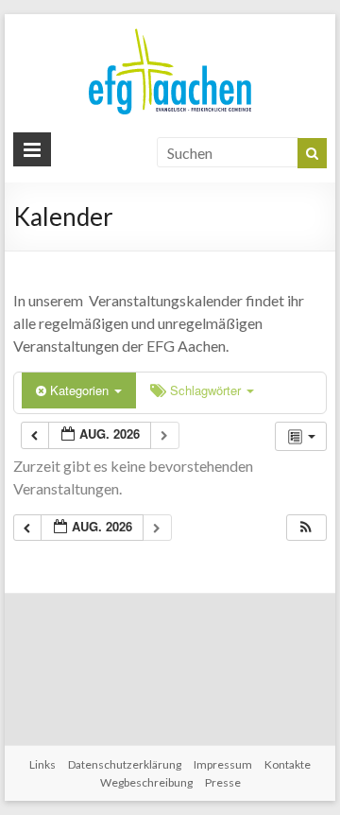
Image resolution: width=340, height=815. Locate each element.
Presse (223, 782)
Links (42, 764)
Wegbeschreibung (146, 782)
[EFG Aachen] (170, 33)
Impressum (223, 764)
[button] (306, 528)
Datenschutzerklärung (124, 764)
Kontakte (287, 764)
